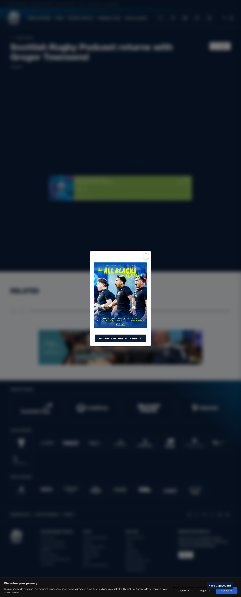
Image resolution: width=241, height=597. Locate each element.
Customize (184, 590)
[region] (120, 587)
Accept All (226, 590)
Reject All (205, 590)
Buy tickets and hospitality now (118, 338)
